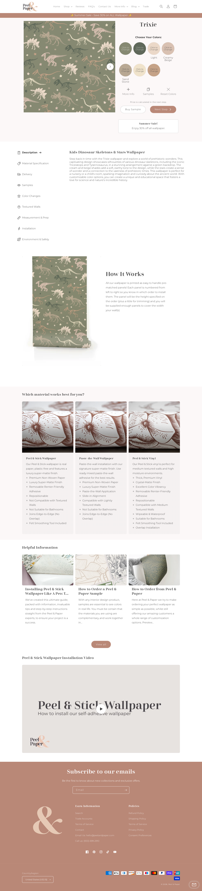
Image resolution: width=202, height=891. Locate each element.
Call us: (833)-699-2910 (87, 840)
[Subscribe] (125, 790)
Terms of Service (84, 824)
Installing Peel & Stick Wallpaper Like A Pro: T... (47, 591)
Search (79, 813)
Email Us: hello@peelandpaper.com (94, 835)
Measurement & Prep (35, 217)
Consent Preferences (140, 835)
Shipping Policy (137, 818)
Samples (27, 185)
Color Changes (31, 195)
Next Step (161, 109)
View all (101, 644)
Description (29, 152)
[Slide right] (110, 66)
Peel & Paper (174, 884)
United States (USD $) (36, 879)
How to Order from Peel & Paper (154, 591)
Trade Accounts (83, 818)
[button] (68, 6)
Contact (79, 829)
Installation (29, 228)
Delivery (27, 174)
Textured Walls (31, 206)
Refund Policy (136, 813)
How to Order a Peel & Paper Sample (97, 591)
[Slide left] (28, 66)
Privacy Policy (136, 829)
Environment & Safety (35, 239)
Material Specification (35, 163)
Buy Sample (133, 109)
